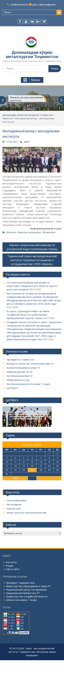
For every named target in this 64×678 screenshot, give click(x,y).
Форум (9, 565)
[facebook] (20, 21)
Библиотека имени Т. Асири (21, 599)
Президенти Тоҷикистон (20, 359)
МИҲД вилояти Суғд (18, 380)
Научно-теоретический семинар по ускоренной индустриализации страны (32, 247)
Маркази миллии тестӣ (19, 371)
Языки (7, 12)
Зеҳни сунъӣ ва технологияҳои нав (26, 512)
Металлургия (14, 504)
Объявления (48, 232)
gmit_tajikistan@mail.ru (44, 4)
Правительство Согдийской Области (26, 596)
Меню (35, 80)
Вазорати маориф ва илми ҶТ (23, 367)
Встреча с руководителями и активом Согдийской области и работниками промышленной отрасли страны (28, 315)
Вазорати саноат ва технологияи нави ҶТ (30, 363)
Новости (7, 118)
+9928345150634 (18, 4)
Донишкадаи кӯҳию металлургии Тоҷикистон (32, 54)
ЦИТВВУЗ (12, 388)
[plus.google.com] (38, 21)
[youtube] (26, 21)
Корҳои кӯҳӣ (14, 508)
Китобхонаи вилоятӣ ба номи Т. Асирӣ (28, 384)
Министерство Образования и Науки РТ (28, 586)
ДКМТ (27, 141)
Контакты (11, 562)
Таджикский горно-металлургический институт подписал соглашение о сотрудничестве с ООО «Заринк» (32, 260)
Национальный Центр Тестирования (26, 589)
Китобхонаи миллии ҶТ (20, 375)
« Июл (15, 478)
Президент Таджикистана (20, 582)
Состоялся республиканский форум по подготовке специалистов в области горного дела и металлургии (32, 286)
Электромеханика (16, 500)
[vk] (32, 21)
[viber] (44, 21)
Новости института (29, 232)
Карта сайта (13, 569)
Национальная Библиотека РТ (23, 593)
